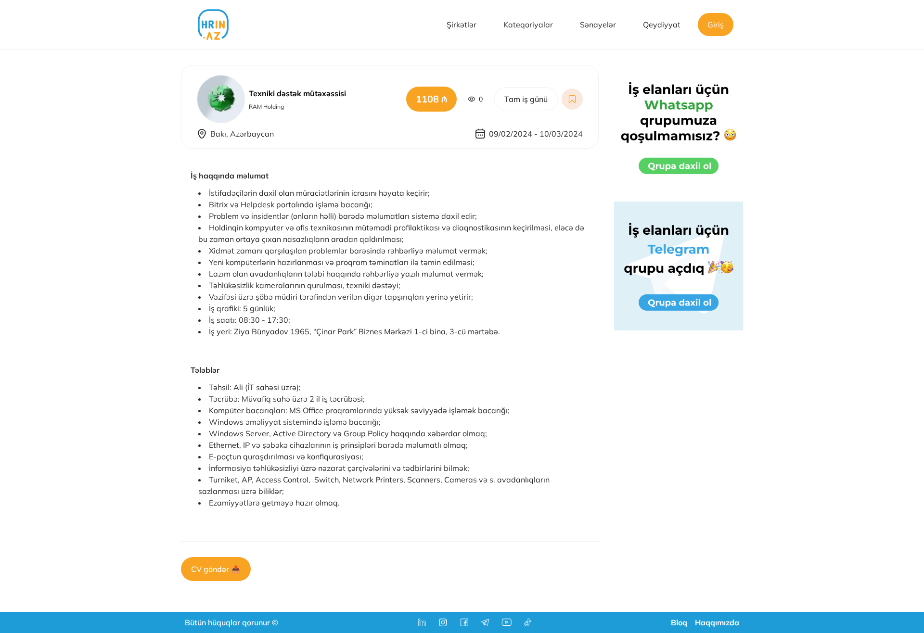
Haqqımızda (717, 622)
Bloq (679, 622)
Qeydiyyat (661, 24)
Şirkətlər (461, 24)
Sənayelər (598, 24)
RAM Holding (266, 106)
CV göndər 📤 (216, 569)
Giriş (715, 24)
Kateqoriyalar (528, 24)
